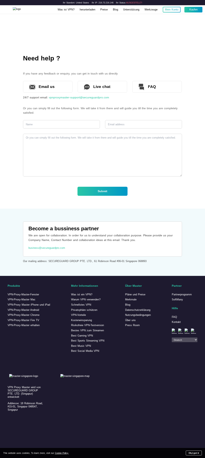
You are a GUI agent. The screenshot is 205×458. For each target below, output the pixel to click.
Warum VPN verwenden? (85, 299)
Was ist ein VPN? (81, 294)
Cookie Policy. (62, 453)
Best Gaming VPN (82, 335)
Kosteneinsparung (81, 320)
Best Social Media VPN (85, 350)
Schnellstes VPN (81, 304)
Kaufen (193, 9)
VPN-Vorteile (78, 314)
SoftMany (177, 299)
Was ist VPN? (66, 9)
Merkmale (131, 299)
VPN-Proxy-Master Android (23, 309)
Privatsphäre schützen (84, 309)
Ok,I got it (194, 453)
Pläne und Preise (135, 294)
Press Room (132, 325)
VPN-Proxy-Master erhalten (24, 325)
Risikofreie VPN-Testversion (87, 325)
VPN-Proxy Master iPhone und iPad (29, 304)
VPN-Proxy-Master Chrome (23, 314)
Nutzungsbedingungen (138, 314)
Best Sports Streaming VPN (87, 340)
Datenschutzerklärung (137, 309)
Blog (115, 9)
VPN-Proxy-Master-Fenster (23, 294)
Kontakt (176, 321)
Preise (104, 9)
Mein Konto (171, 9)
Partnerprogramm (182, 294)
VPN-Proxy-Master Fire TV (23, 320)
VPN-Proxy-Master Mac (21, 299)
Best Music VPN (81, 345)
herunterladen (87, 9)
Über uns (130, 320)
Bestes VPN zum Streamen (87, 330)
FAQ (174, 316)
